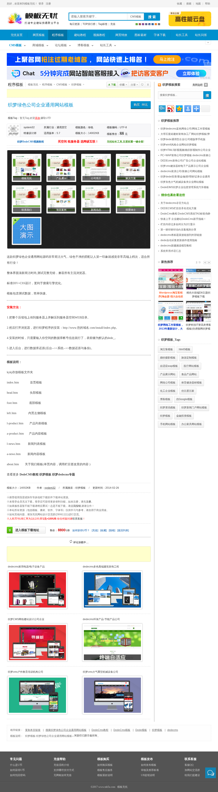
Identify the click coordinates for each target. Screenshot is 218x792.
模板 (10, 293)
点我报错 (76, 505)
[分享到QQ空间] (179, 108)
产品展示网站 (167, 374)
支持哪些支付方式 (64, 770)
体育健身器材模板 (191, 382)
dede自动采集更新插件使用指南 (179, 240)
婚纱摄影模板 (167, 357)
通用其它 (62, 127)
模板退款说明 (105, 775)
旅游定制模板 (189, 357)
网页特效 (121, 35)
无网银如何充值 (63, 775)
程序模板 (58, 35)
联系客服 (77, 518)
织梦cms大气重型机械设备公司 (100, 671)
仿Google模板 (184, 399)
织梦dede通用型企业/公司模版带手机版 (183, 139)
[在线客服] (210, 773)
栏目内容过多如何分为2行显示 (178, 224)
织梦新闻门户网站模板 (194, 407)
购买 (141, 104)
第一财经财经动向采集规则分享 (178, 229)
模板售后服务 (105, 770)
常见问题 (16, 759)
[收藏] (103, 530)
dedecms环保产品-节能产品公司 (101, 619)
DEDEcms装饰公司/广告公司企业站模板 (183, 160)
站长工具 (182, 35)
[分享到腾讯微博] (162, 108)
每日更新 (75, 24)
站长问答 (201, 35)
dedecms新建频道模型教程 (176, 245)
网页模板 (39, 35)
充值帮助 (60, 759)
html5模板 (184, 349)
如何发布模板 (148, 764)
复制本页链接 (32, 730)
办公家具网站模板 (191, 424)
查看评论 (142, 84)
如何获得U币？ (81, 530)
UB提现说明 (148, 775)
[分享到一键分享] (187, 108)
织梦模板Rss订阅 (159, 84)
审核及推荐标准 (150, 770)
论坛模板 (61, 45)
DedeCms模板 (121, 730)
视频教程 (99, 35)
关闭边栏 (197, 84)
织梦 (16, 256)
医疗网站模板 (191, 365)
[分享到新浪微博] (170, 108)
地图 (198, 3)
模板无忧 (33, 18)
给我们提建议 (192, 775)
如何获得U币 (17, 770)
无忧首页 (17, 35)
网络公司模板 (167, 382)
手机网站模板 (167, 424)
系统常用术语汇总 (171, 250)
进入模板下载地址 (27, 530)
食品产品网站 (189, 374)
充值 (112, 24)
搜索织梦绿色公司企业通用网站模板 (66, 730)
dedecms (172, 730)
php (113, 327)
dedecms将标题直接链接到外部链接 (181, 234)
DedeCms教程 (100, 730)
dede (110, 338)
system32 (50, 487)
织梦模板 (76, 84)
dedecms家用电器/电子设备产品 (26, 566)
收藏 (179, 3)
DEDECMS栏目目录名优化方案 (178, 208)
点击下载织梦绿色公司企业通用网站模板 (112, 84)
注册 (48, 3)
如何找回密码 (17, 775)
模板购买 (103, 759)
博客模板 (83, 45)
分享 (133, 84)
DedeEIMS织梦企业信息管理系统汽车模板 (185, 187)
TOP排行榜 (89, 24)
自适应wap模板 (169, 365)
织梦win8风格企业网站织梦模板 (179, 144)
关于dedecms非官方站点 (175, 203)
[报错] (112, 530)
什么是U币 (16, 764)
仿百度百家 (187, 390)
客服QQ (189, 764)
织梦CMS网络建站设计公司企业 (26, 619)
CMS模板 (135, 16)
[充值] (95, 530)
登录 (41, 3)
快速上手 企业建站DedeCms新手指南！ (183, 218)
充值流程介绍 (61, 764)
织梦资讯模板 (167, 407)
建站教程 (80, 35)
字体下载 (160, 35)
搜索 (188, 3)
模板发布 (147, 759)
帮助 (207, 3)
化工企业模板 (167, 390)
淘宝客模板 (166, 349)
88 (143, 104)
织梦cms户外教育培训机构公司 (25, 671)
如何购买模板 (105, 764)
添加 (37, 118)
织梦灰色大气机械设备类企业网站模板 (182, 181)
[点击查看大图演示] (27, 231)
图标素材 (140, 35)
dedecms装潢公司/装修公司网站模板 (181, 171)
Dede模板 (141, 730)
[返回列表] (123, 530)
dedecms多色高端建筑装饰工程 (101, 566)
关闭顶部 (208, 42)
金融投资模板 (184, 415)
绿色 (90, 127)
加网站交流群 (192, 770)
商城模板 (38, 45)
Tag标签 (103, 24)
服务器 (64, 317)
